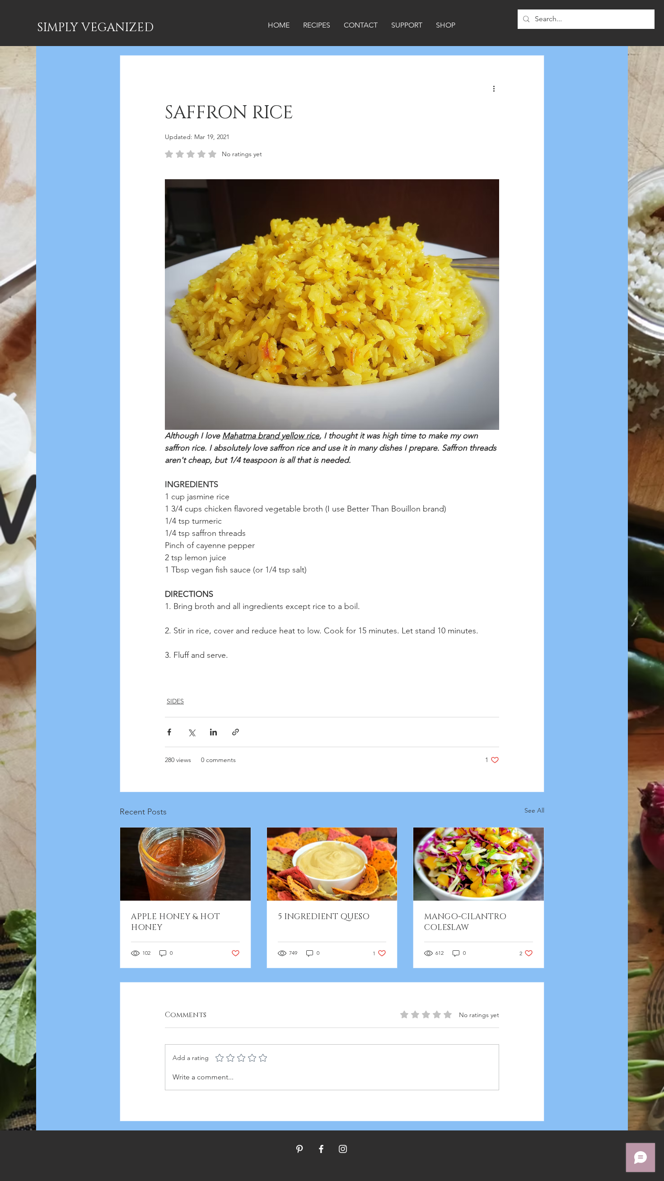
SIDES (175, 701)
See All (534, 810)
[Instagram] (342, 1149)
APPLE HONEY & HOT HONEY (175, 922)
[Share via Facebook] (169, 732)
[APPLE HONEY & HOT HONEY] (185, 864)
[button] (316, 25)
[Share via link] (235, 732)
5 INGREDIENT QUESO (323, 916)
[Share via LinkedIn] (213, 732)
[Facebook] (321, 1149)
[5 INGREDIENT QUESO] (332, 864)
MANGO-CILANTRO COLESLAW (465, 922)
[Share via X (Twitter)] (191, 732)
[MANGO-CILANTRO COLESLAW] (478, 864)
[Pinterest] (299, 1149)
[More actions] (493, 88)
